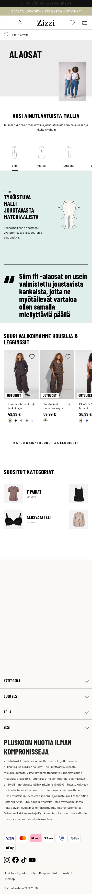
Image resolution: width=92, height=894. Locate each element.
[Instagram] (7, 859)
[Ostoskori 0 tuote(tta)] (84, 22)
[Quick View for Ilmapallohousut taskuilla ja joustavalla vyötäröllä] (33, 404)
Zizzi (7, 727)
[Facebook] (15, 859)
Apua (7, 712)
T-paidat (33, 493)
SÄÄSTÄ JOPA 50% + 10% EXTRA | (46, 11)
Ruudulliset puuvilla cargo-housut (53, 406)
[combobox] (46, 35)
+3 (31, 420)
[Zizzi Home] (46, 21)
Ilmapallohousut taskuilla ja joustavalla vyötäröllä (18, 406)
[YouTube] (32, 859)
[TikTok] (24, 859)
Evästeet (66, 873)
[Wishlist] (32, 356)
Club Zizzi (11, 696)
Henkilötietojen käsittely (19, 873)
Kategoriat (12, 681)
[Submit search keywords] (6, 34)
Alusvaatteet (33, 519)
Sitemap (9, 879)
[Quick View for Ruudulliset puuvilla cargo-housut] (69, 404)
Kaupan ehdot (48, 873)
